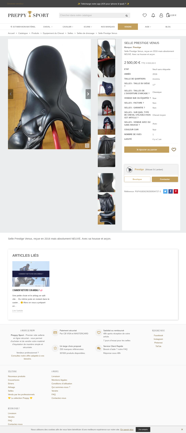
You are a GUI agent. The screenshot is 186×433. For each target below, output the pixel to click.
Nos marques (108, 26)
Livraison (56, 376)
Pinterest (158, 342)
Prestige (137, 47)
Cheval (47, 26)
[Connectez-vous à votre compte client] (161, 15)
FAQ (54, 394)
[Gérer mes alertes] (153, 15)
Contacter (165, 179)
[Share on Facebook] (170, 191)
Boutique (137, 179)
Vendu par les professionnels (21, 394)
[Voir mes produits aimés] (145, 15)
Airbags (11, 387)
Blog (168, 26)
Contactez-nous (59, 398)
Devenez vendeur (15, 3)
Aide (147, 26)
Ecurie (87, 26)
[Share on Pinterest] (176, 191)
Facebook (158, 335)
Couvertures (13, 380)
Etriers (11, 383)
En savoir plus (126, 429)
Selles (11, 391)
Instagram (158, 339)
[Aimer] (174, 149)
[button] (88, 94)
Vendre (128, 26)
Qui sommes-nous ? (61, 387)
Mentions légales (59, 380)
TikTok (158, 346)
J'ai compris (143, 430)
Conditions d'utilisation (62, 383)
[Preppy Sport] (28, 15)
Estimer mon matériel (24, 26)
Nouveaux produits (16, 376)
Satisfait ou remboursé (113, 330)
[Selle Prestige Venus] (87, 145)
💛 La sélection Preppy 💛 (20, 398)
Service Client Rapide (113, 346)
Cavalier (67, 26)
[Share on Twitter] (165, 191)
